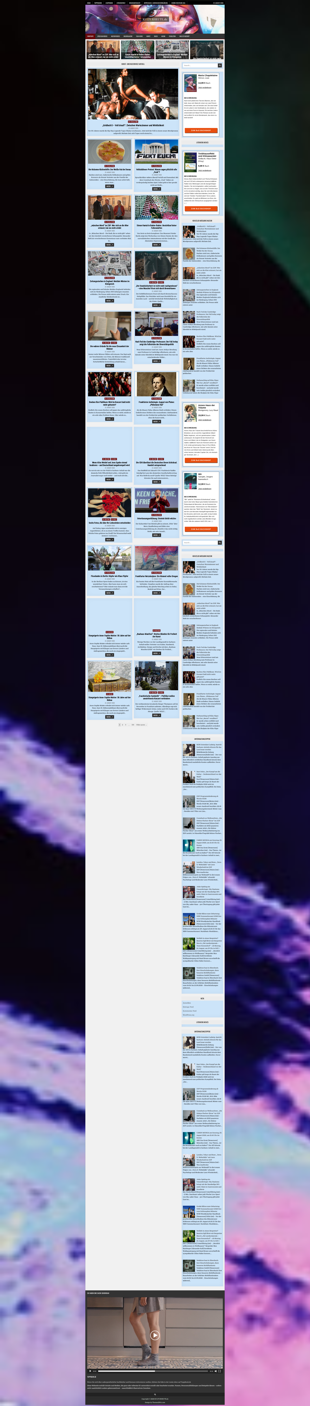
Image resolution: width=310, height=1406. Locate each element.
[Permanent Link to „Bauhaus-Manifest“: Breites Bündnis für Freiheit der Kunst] (156, 613)
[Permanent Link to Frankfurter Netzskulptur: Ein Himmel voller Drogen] (156, 558)
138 (133, 725)
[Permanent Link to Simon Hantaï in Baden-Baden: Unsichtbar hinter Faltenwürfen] (156, 207)
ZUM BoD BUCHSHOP (201, 130)
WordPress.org (188, 1015)
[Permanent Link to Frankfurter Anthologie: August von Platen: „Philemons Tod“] (156, 384)
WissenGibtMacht (134, 3)
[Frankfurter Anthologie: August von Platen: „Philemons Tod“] (189, 369)
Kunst (148, 36)
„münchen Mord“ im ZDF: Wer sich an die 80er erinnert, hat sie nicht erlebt (109, 226)
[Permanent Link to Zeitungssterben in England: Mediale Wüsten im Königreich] (109, 263)
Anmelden (187, 1003)
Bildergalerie (128, 36)
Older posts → (141, 725)
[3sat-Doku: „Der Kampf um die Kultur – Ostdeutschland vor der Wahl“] (189, 782)
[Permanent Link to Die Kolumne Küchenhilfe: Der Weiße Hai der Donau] (109, 151)
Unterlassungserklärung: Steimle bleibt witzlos (156, 518)
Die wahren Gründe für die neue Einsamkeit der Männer (109, 347)
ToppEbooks (98, 3)
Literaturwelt (121, 3)
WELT (161, 282)
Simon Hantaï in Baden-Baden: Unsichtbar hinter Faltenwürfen (103, 55)
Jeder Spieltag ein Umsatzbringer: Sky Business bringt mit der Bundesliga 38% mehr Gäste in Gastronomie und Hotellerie (209, 892)
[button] (155, 1335)
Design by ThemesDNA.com (155, 1402)
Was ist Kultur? (184, 36)
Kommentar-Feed (189, 1011)
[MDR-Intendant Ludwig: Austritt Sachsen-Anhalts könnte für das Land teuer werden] (189, 755)
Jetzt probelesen (204, 87)
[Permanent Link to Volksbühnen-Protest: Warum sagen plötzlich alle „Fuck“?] (156, 151)
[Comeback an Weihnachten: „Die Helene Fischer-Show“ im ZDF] (189, 829)
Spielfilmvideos (102, 36)
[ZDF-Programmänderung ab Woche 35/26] (189, 807)
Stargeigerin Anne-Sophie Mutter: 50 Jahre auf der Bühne (110, 636)
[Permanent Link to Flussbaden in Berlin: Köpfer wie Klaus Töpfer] (109, 558)
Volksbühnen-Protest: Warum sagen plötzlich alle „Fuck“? (156, 170)
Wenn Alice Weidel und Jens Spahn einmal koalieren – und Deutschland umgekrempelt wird (110, 463)
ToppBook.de (91, 1376)
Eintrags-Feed (188, 1007)
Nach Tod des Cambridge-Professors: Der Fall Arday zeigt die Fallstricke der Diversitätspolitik (156, 343)
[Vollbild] (219, 1371)
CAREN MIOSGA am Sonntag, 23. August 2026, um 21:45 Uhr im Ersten (209, 842)
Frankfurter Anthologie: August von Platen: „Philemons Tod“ (156, 403)
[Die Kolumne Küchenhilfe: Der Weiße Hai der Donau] (189, 259)
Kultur (154, 282)
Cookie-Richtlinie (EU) (178, 3)
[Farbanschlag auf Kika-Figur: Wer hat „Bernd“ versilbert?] (189, 391)
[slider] (153, 1371)
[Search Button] (155, 1394)
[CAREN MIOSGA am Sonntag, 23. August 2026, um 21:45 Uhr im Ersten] (189, 851)
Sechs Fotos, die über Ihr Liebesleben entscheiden (110, 523)
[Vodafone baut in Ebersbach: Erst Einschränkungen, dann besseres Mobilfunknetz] (189, 979)
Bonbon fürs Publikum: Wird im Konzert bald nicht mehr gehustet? (109, 403)
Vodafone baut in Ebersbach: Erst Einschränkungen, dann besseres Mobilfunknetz (208, 970)
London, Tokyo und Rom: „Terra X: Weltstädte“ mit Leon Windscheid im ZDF (209, 864)
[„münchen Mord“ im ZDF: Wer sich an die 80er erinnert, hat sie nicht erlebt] (189, 279)
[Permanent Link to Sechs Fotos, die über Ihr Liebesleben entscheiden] (109, 502)
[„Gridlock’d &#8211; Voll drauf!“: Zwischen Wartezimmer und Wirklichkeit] (189, 237)
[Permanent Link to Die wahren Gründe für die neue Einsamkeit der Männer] (109, 326)
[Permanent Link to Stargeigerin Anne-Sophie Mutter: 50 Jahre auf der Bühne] (109, 614)
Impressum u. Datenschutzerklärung (156, 3)
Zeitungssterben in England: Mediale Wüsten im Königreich (138, 55)
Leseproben (109, 3)
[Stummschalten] (216, 1371)
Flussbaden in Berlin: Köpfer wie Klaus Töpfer (109, 576)
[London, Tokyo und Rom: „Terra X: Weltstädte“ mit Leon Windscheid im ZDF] (189, 873)
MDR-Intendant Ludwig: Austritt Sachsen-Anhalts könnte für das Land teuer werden (209, 747)
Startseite (90, 36)
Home (89, 3)
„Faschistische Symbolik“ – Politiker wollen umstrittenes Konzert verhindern (157, 697)
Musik (163, 36)
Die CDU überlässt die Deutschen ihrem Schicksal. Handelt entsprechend (156, 463)
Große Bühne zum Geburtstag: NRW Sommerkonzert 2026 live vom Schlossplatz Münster (209, 916)
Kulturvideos (115, 36)
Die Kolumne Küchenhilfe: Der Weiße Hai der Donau (110, 169)
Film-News (139, 36)
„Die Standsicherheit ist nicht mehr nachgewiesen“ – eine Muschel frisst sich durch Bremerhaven (157, 287)
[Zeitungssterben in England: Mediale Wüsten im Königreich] (189, 301)
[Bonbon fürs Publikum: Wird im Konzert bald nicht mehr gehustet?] (189, 347)
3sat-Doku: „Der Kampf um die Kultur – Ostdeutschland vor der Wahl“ (209, 774)
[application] (155, 1335)
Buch (156, 36)
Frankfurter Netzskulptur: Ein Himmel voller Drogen (156, 576)
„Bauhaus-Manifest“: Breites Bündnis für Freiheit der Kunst (156, 635)
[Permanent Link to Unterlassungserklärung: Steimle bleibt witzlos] (156, 500)
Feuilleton (172, 36)
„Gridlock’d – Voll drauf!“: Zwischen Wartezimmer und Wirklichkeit (133, 125)
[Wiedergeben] (90, 1371)
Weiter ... (110, 186)
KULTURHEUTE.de (155, 19)
